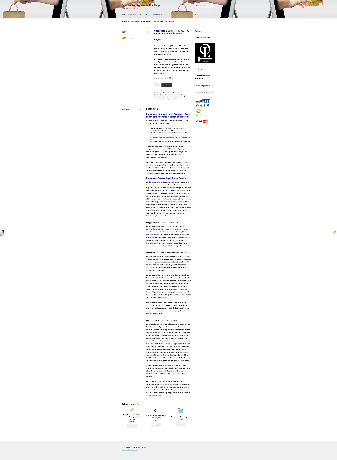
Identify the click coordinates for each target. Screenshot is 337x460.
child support (178, 95)
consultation (164, 381)
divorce (184, 95)
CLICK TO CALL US (144, 15)
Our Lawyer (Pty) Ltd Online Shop (141, 5)
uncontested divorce (160, 99)
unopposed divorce (171, 99)
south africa (183, 97)
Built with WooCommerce (129, 450)
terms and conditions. (166, 78)
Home (125, 21)
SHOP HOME (132, 15)
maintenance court (174, 97)
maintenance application (161, 97)
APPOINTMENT (157, 15)
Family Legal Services (134, 21)
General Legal (176, 93)
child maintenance (169, 95)
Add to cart (167, 85)
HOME (124, 15)
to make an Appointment (153, 395)
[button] (147, 32)
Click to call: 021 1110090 (202, 37)
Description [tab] (125, 110)
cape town (160, 95)
